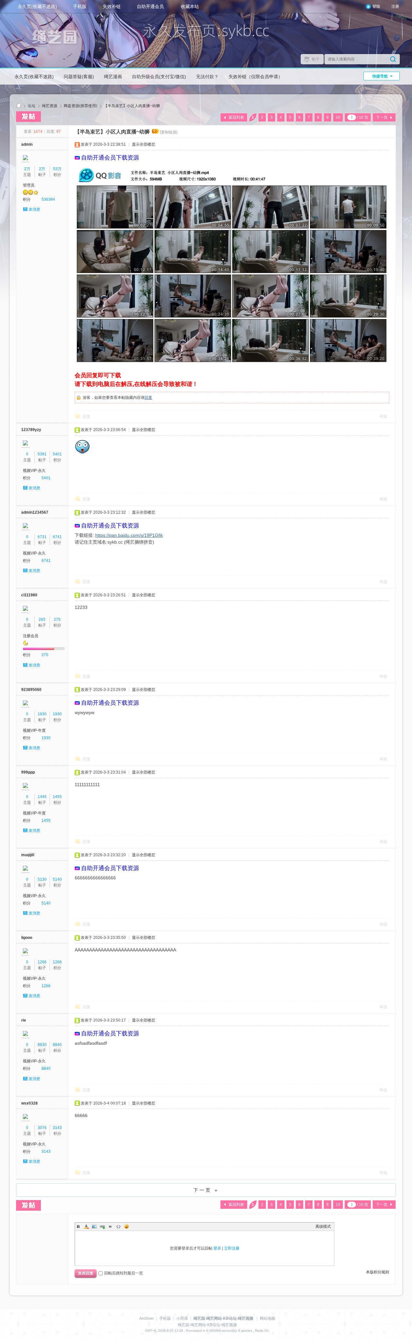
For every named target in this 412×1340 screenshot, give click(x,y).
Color (86, 1226)
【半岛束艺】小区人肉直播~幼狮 (132, 106)
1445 (42, 796)
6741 (57, 537)
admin (27, 144)
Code (118, 1226)
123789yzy (31, 429)
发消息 (34, 209)
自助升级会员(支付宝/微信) (159, 76)
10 (338, 117)
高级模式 (323, 1226)
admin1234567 (34, 512)
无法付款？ (207, 76)
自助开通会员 (150, 6)
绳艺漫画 (113, 76)
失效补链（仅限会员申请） (256, 76)
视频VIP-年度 (34, 730)
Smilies (126, 1226)
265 (42, 619)
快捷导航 (380, 76)
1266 (42, 962)
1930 (42, 714)
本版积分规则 (377, 1272)
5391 (42, 454)
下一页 (382, 117)
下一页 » (206, 1190)
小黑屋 (182, 1318)
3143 (57, 1127)
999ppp (28, 772)
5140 (57, 879)
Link (102, 1226)
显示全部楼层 (143, 144)
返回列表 (236, 117)
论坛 (31, 106)
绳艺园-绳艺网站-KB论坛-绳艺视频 (18, 106)
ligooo (26, 937)
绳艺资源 (49, 106)
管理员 (28, 185)
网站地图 (267, 1318)
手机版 (80, 6)
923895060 (31, 689)
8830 (42, 1044)
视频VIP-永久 (34, 470)
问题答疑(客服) (79, 76)
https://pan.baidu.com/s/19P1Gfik (129, 535)
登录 (217, 1248)
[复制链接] (168, 132)
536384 (48, 199)
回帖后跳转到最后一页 (123, 1273)
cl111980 (29, 595)
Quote (110, 1226)
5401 (57, 454)
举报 (383, 416)
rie (23, 1020)
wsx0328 (29, 1103)
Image (94, 1226)
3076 (42, 1127)
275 (57, 619)
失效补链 (112, 6)
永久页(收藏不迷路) (37, 6)
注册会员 (30, 636)
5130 (42, 879)
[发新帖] (28, 116)
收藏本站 (190, 6)
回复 (148, 397)
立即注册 (231, 1248)
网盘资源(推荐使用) (80, 106)
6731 (42, 537)
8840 (57, 1044)
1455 (57, 796)
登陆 (376, 6)
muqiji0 (27, 855)
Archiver (146, 1318)
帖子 (316, 59)
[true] (393, 59)
